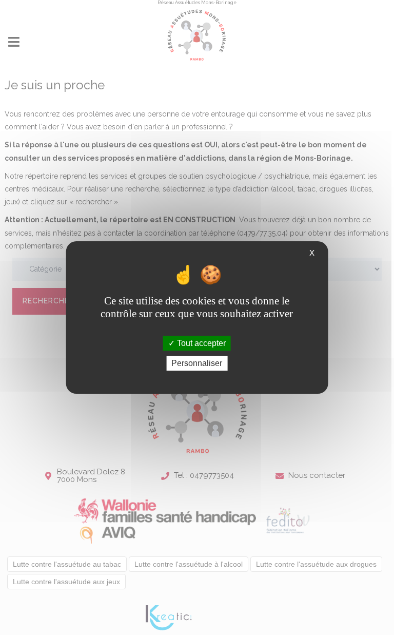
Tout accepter (200, 343)
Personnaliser (196, 363)
